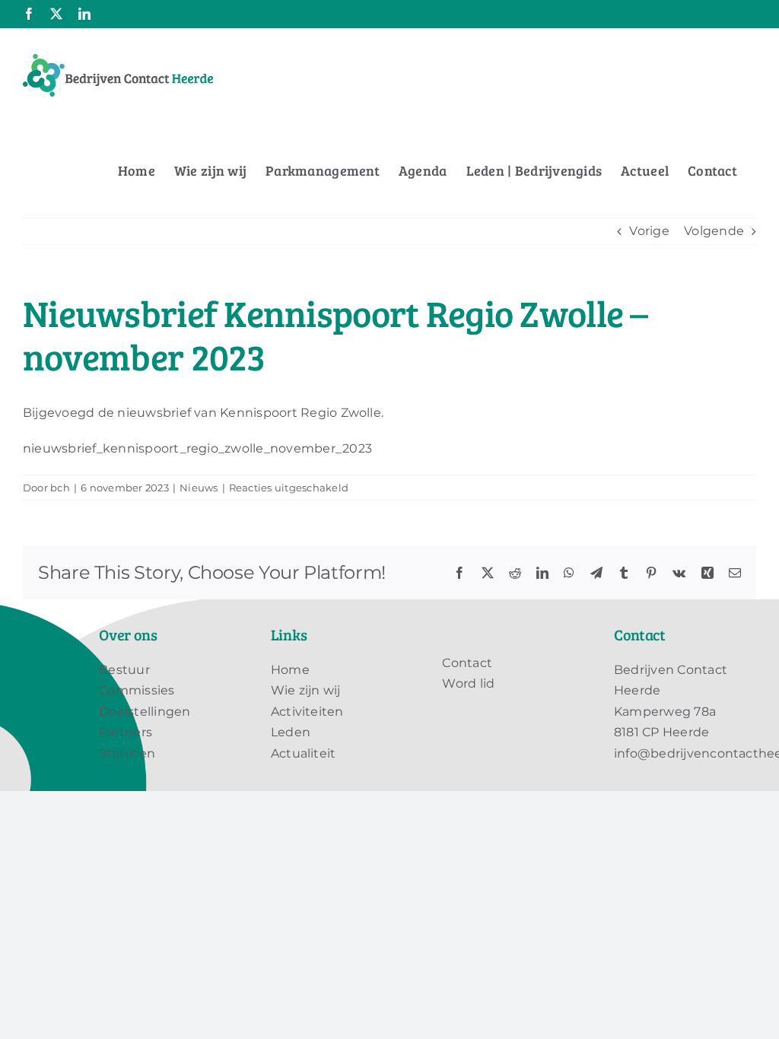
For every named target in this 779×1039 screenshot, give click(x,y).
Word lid (468, 683)
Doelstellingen (144, 711)
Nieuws (199, 487)
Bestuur (124, 669)
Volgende (714, 231)
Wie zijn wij (306, 690)
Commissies (136, 690)
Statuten (127, 753)
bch (60, 487)
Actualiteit (303, 753)
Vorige (649, 231)
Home (290, 669)
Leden (290, 732)
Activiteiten (307, 711)
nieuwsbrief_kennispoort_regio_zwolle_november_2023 (197, 448)
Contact (467, 663)
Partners (125, 732)
